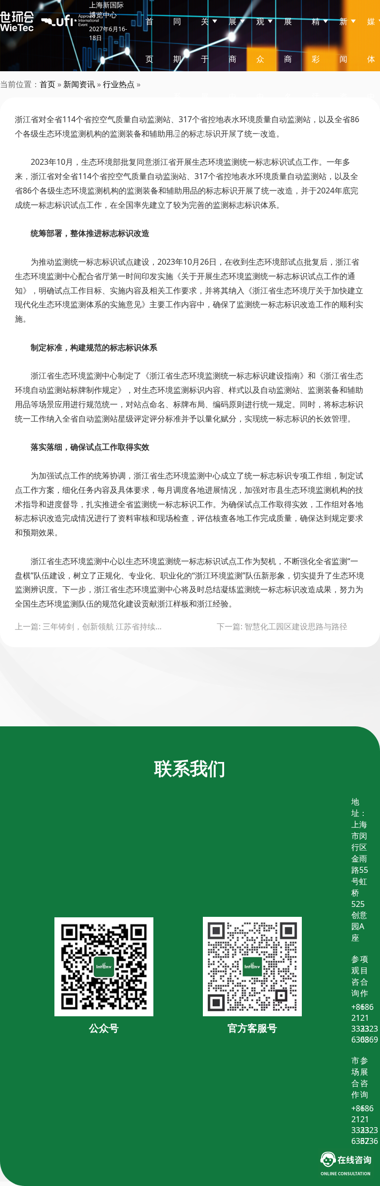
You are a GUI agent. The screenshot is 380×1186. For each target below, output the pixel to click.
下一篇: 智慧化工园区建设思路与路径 (282, 626)
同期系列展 (177, 96)
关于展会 (205, 78)
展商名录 (288, 78)
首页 (149, 40)
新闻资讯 (79, 84)
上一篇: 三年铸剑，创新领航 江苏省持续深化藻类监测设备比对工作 (89, 626)
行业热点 (119, 84)
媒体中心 (371, 78)
